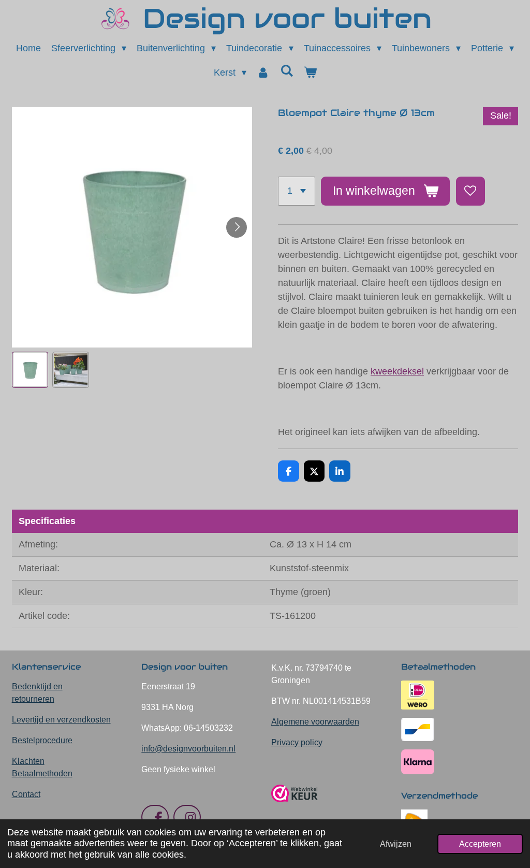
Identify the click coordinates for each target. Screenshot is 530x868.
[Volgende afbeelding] (236, 227)
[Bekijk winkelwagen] (309, 73)
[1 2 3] (296, 191)
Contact (26, 794)
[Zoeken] (286, 71)
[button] (30, 370)
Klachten (28, 761)
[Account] (263, 73)
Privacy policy (296, 742)
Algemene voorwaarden (315, 721)
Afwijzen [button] (395, 843)
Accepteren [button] (480, 843)
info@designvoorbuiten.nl (188, 748)
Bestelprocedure (42, 740)
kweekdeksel (397, 371)
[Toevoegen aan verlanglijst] (470, 191)
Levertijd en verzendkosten (61, 719)
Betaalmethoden (42, 773)
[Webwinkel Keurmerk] (294, 806)
